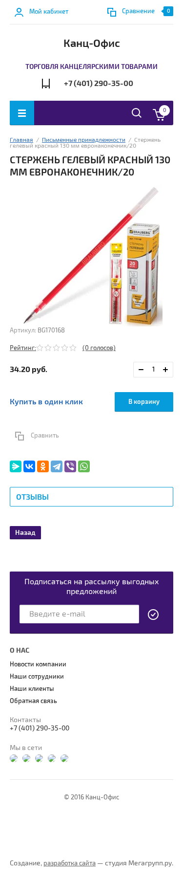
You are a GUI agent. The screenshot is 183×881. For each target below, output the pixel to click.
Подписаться (153, 614)
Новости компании (38, 664)
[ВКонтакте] (29, 466)
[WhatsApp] (84, 466)
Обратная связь (33, 701)
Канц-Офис (91, 43)
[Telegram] (56, 466)
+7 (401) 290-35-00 (98, 83)
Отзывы (32, 497)
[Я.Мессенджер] (15, 466)
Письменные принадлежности (83, 140)
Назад (25, 533)
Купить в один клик (46, 402)
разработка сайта (69, 863)
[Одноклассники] (43, 466)
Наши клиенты (32, 689)
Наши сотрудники (37, 677)
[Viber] (70, 466)
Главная (21, 140)
